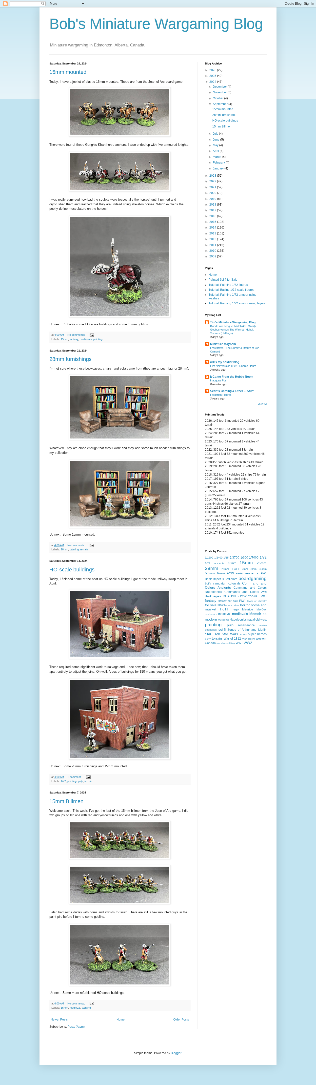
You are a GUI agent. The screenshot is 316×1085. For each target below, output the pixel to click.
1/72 (63, 781)
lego (236, 609)
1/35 (226, 557)
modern (211, 619)
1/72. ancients (214, 563)
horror (245, 605)
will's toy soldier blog (224, 362)
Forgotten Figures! (221, 394)
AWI (263, 573)
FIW (241, 601)
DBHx (235, 596)
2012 (213, 239)
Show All (262, 404)
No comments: (76, 334)
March (217, 157)
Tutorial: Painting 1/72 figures (228, 285)
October (218, 98)
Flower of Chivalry (256, 601)
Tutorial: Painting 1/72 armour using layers (237, 303)
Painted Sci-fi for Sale (223, 279)
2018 (213, 204)
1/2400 (218, 557)
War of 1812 (232, 638)
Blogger (176, 1053)
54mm (210, 573)
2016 (213, 216)
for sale (211, 605)
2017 (213, 210)
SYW (208, 638)
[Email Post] (91, 334)
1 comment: (74, 776)
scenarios (211, 629)
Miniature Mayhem (223, 344)
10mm (232, 563)
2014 (213, 227)
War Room (248, 638)
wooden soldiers (226, 643)
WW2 (248, 643)
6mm (221, 573)
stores (243, 634)
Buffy (208, 583)
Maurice (247, 609)
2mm (245, 568)
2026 (213, 70)
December (220, 86)
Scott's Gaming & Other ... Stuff (232, 391)
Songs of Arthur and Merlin (247, 629)
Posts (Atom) (76, 1026)
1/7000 (253, 557)
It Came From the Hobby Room (231, 376)
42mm (263, 568)
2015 (213, 222)
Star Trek (212, 634)
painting (97, 339)
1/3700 (234, 557)
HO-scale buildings (72, 569)
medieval (75, 1007)
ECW (243, 596)
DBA (226, 596)
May (216, 145)
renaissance (246, 625)
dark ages (213, 596)
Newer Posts (59, 1019)
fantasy (74, 339)
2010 (213, 250)
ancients (251, 573)
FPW (220, 605)
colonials (234, 583)
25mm (262, 563)
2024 (213, 81)
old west (261, 619)
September (220, 104)
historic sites (231, 605)
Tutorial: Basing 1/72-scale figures (231, 290)
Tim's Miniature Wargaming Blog (233, 322)
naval (251, 619)
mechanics (211, 614)
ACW (230, 573)
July (216, 133)
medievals (86, 339)
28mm (64, 549)
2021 (213, 187)
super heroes (257, 634)
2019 (213, 199)
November (220, 92)
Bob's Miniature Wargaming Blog (156, 24)
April (216, 151)
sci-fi (222, 629)
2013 (213, 233)
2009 (213, 256)
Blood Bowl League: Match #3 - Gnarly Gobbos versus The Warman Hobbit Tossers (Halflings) (233, 330)
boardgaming (252, 578)
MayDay (262, 609)
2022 (213, 181)
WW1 (239, 643)
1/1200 (209, 557)
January (218, 168)
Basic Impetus (214, 579)
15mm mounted (67, 72)
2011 (213, 245)
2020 (213, 193)
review (263, 625)
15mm (64, 339)
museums (223, 619)
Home (121, 1019)
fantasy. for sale (228, 600)
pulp (80, 781)
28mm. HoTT (230, 568)
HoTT (224, 609)
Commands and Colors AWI (245, 592)
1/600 (244, 557)
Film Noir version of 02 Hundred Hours (233, 365)
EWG (262, 596)
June (216, 139)
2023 (213, 175)
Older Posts (181, 1019)
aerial (239, 573)
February (219, 162)
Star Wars (230, 634)
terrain (84, 549)
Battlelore (231, 579)
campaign (219, 583)
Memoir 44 (258, 614)
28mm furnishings (70, 359)
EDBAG (252, 596)
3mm (254, 568)
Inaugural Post (218, 380)
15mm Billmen (66, 801)
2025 (213, 76)
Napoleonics (238, 619)
